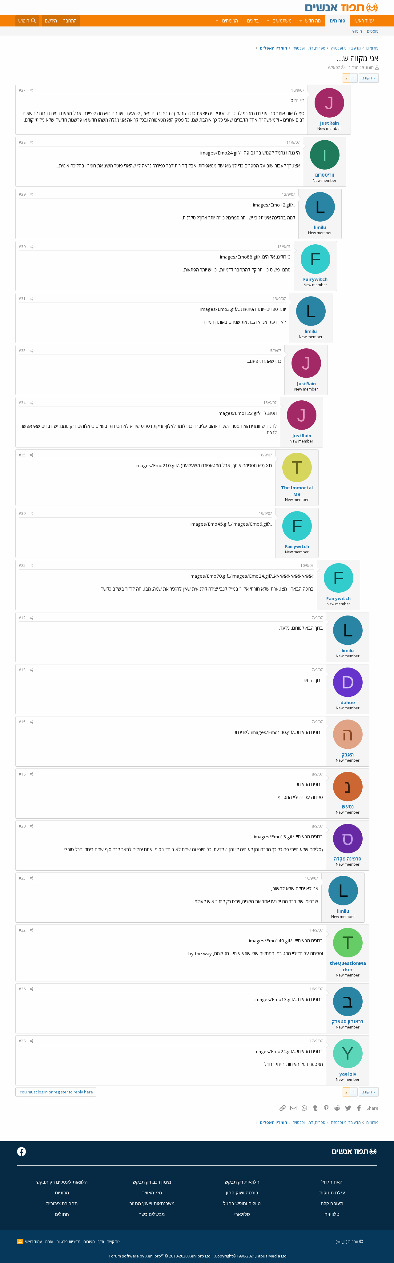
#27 (22, 90)
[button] (300, 20)
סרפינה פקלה (347, 859)
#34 (22, 402)
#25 (22, 565)
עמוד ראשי (364, 21)
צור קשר (113, 1241)
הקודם (367, 78)
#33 (22, 350)
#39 (22, 513)
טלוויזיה (332, 1214)
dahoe (347, 702)
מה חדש (313, 21)
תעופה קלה (332, 1203)
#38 (22, 1041)
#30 (22, 246)
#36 (22, 989)
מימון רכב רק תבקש (152, 1182)
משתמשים (282, 21)
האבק (348, 755)
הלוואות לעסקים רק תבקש (62, 1182)
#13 (22, 669)
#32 (22, 930)
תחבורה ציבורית (62, 1203)
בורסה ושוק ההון (242, 1192)
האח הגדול (332, 1182)
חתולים (62, 1214)
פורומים (337, 21)
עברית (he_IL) (347, 1241)
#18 (22, 774)
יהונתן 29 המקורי (361, 67)
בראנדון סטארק (348, 1021)
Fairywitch (315, 279)
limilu (320, 227)
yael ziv (347, 1074)
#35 (22, 455)
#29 (22, 194)
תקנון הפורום (93, 1241)
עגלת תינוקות (332, 1192)
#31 (22, 298)
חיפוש (357, 31)
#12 (22, 617)
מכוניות (62, 1192)
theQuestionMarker (348, 966)
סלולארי (242, 1214)
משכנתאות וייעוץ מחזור (152, 1203)
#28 (22, 142)
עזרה (49, 1241)
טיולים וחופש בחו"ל (242, 1203)
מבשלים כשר (152, 1214)
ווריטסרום (324, 175)
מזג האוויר (152, 1192)
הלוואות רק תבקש (242, 1182)
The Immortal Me (297, 490)
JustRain (329, 123)
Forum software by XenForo (160, 1256)
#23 (22, 878)
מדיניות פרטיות (68, 1241)
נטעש (348, 807)
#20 (22, 826)
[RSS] (20, 1241)
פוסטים (373, 31)
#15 (22, 721)
